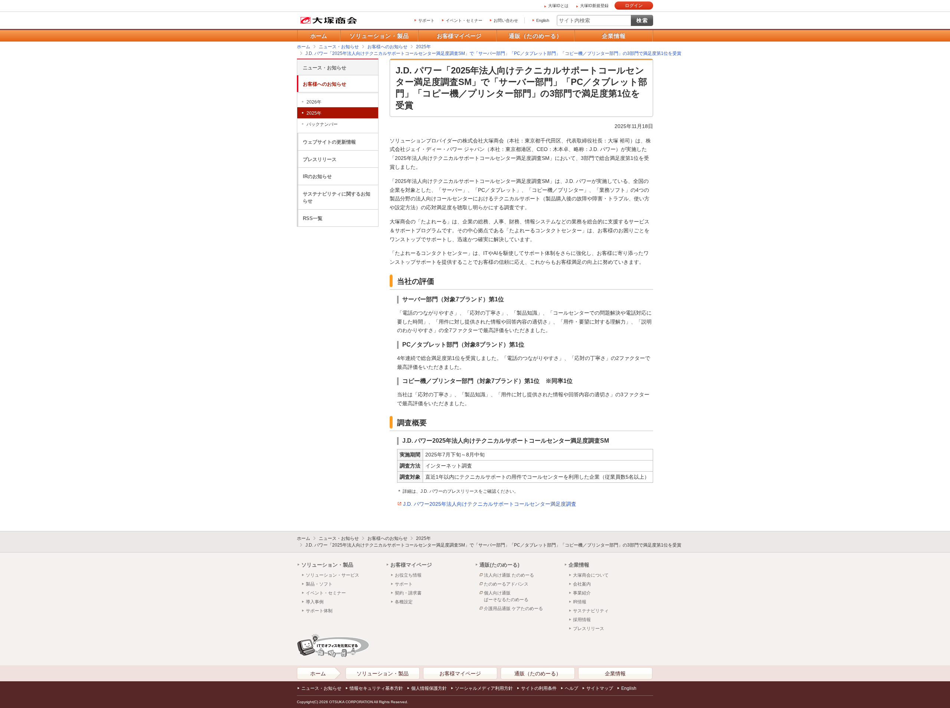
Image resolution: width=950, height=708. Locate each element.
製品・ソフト (319, 584)
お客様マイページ (459, 36)
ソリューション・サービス (332, 575)
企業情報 (614, 36)
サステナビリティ (591, 610)
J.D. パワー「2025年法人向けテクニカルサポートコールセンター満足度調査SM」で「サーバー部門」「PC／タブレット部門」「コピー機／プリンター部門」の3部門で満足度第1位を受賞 (493, 545)
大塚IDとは (558, 5)
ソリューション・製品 (379, 36)
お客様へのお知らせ (324, 84)
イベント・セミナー (464, 20)
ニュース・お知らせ (324, 68)
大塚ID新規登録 (594, 5)
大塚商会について (591, 575)
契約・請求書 (408, 593)
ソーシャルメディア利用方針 (484, 688)
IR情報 (579, 601)
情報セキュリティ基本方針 (376, 688)
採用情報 (582, 619)
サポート (426, 20)
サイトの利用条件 (539, 688)
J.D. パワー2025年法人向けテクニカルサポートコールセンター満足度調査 (489, 504)
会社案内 (582, 584)
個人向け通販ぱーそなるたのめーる (506, 596)
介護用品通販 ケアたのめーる (513, 608)
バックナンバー (322, 124)
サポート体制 (319, 610)
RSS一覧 (312, 218)
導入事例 (315, 601)
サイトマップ (599, 688)
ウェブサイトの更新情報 (329, 142)
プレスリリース (320, 159)
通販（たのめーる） (535, 36)
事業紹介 (582, 593)
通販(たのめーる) (499, 565)
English (542, 20)
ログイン (634, 5)
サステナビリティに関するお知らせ (336, 197)
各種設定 (404, 601)
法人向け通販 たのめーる (509, 575)
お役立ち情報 (408, 575)
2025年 (314, 113)
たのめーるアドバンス (506, 584)
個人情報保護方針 (429, 688)
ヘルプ (571, 688)
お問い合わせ (506, 20)
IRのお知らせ (317, 176)
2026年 (314, 102)
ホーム (318, 36)
